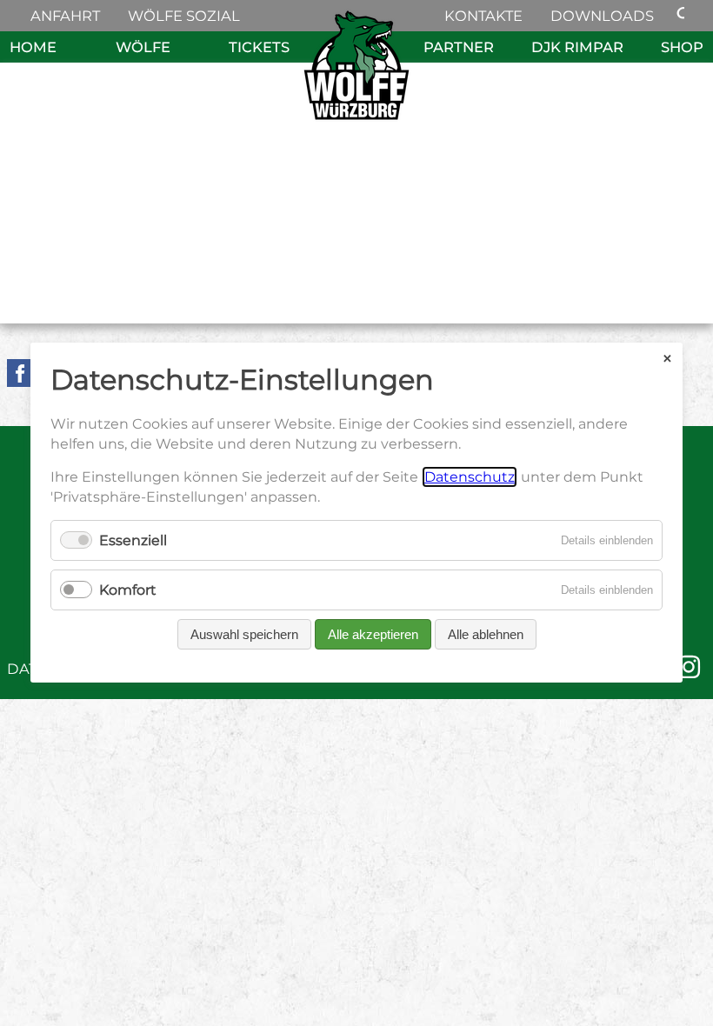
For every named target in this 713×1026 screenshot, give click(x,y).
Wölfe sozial (184, 15)
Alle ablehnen (485, 635)
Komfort (128, 591)
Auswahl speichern (244, 635)
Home (33, 47)
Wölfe (143, 47)
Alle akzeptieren (373, 635)
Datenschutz (469, 478)
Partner (458, 47)
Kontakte (483, 15)
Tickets (259, 47)
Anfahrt (65, 15)
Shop (682, 47)
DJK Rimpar (577, 47)
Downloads (602, 15)
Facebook (21, 373)
